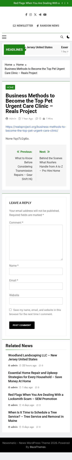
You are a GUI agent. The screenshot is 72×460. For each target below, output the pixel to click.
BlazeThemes (38, 446)
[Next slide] (67, 3)
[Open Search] (61, 37)
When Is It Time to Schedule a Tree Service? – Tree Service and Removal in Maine (36, 417)
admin (12, 118)
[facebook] (26, 15)
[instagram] (30, 15)
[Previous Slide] (62, 3)
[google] (40, 15)
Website (14, 295)
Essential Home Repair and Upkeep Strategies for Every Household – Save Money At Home (35, 377)
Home (10, 87)
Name (14, 265)
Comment (16, 222)
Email (13, 280)
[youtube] (45, 15)
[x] (35, 15)
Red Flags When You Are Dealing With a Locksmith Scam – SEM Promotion (37, 3)
